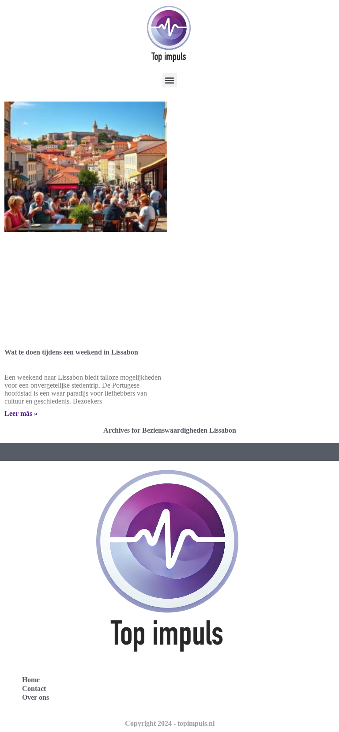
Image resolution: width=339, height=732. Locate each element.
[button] (169, 80)
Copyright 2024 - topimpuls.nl (170, 723)
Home (31, 679)
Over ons (35, 697)
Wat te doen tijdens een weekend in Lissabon (71, 352)
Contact (34, 688)
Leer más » (21, 413)
